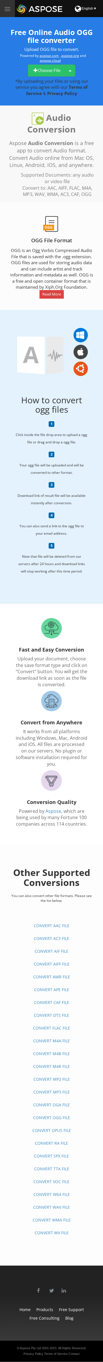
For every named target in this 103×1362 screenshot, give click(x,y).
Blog (69, 1318)
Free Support (71, 1309)
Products (44, 1309)
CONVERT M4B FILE (51, 1053)
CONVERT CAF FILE (51, 1002)
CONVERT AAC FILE (52, 925)
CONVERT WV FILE (52, 1232)
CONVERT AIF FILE (51, 951)
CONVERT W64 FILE (51, 1194)
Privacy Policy (62, 93)
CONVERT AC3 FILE (51, 938)
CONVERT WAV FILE (51, 1207)
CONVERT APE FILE (51, 989)
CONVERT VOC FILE (51, 1181)
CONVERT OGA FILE (51, 1104)
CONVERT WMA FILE (52, 1220)
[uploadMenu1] (70, 71)
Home (25, 1309)
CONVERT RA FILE (51, 1143)
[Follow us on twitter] (51, 1287)
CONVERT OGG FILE (51, 1117)
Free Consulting (44, 1318)
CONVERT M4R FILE (51, 1066)
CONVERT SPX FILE (51, 1156)
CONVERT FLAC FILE (51, 1028)
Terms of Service (56, 1353)
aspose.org (70, 55)
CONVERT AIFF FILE (52, 964)
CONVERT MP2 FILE (51, 1079)
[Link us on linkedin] (64, 1287)
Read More (51, 294)
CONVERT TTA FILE (51, 1168)
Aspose (53, 811)
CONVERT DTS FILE (51, 1015)
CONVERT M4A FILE (51, 1040)
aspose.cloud (50, 60)
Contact (74, 1353)
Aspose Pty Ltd (30, 1348)
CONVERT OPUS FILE (51, 1130)
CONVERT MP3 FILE (51, 1092)
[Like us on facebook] (39, 1287)
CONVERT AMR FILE (51, 976)
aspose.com (49, 55)
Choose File (49, 70)
